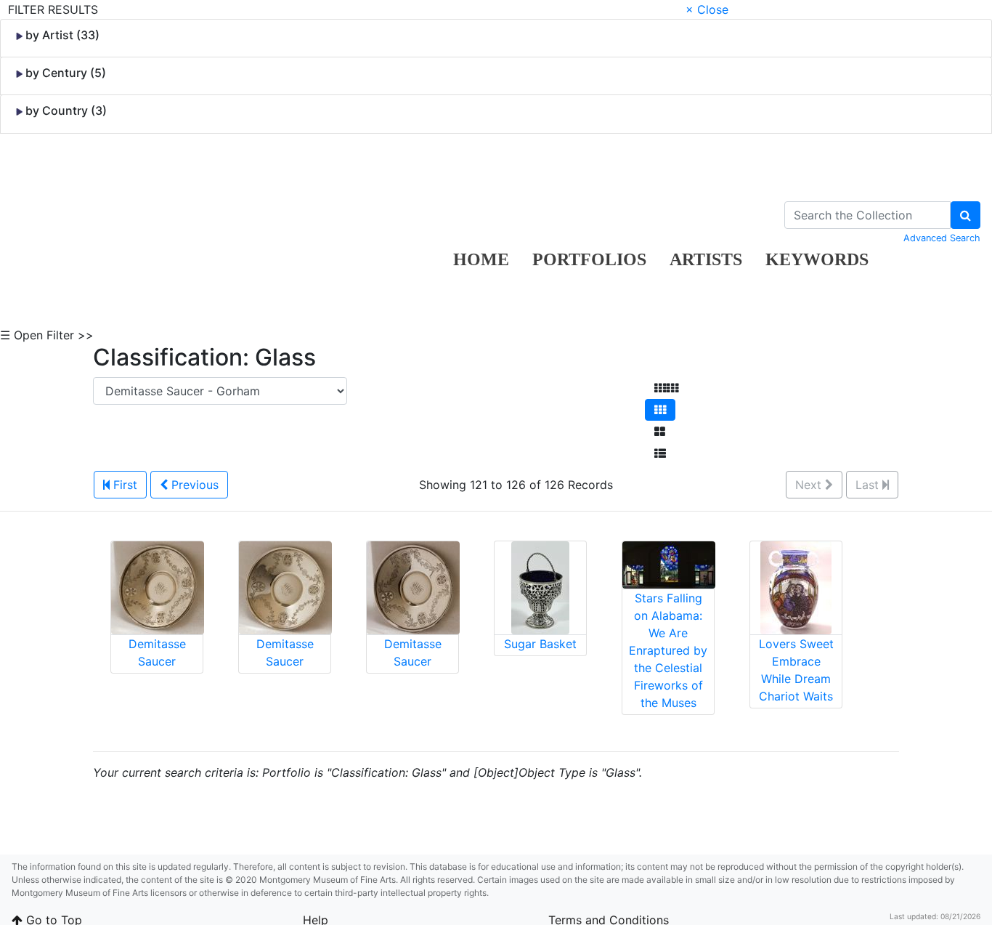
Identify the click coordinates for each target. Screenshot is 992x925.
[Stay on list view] (660, 453)
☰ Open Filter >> (47, 335)
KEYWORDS (817, 259)
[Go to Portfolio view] (660, 432)
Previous (193, 484)
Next (810, 484)
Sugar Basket (540, 644)
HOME (481, 259)
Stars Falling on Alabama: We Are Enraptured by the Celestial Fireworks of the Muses (668, 650)
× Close (707, 9)
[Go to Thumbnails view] (660, 410)
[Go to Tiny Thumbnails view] (666, 388)
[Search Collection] (965, 215)
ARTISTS (706, 259)
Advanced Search (941, 238)
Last (868, 484)
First (123, 484)
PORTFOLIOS (589, 259)
